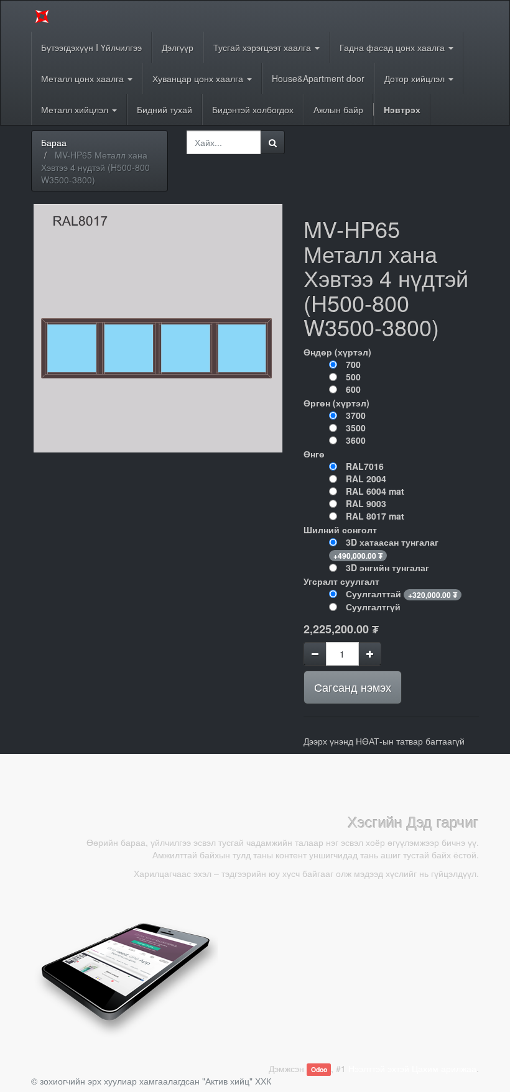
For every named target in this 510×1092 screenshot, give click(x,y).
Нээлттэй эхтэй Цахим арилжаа (412, 1068)
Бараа (54, 142)
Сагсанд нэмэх (352, 687)
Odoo (319, 1069)
